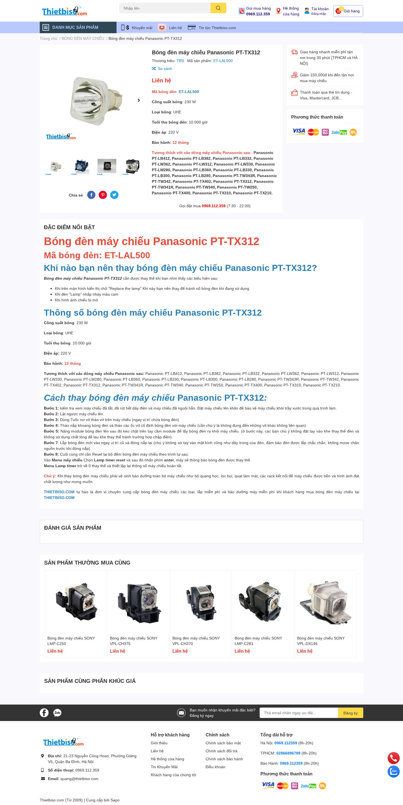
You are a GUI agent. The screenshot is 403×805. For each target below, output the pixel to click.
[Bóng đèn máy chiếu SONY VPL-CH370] (201, 602)
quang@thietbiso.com (79, 778)
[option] (93, 100)
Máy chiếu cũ (129, 16)
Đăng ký (351, 713)
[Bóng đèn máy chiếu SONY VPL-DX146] (325, 602)
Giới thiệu (159, 743)
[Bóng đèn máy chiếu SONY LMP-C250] (76, 602)
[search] (218, 8)
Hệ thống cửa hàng (291, 11)
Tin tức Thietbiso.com (217, 27)
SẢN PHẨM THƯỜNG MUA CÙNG (87, 562)
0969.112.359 (258, 14)
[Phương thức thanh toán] (325, 131)
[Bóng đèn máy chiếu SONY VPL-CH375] (138, 602)
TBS (181, 60)
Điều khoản (215, 766)
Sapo (115, 800)
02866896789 (288, 753)
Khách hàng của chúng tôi (173, 774)
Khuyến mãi (142, 27)
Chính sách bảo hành (224, 758)
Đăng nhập (318, 13)
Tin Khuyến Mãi (164, 766)
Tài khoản (320, 8)
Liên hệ (175, 27)
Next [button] (139, 100)
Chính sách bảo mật (223, 743)
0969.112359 (285, 743)
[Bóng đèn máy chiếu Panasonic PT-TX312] (93, 100)
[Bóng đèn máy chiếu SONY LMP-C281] (263, 602)
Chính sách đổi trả (221, 750)
